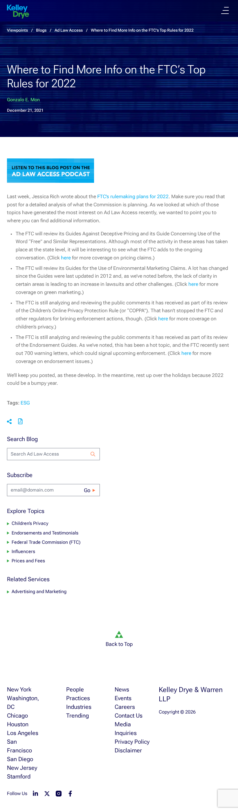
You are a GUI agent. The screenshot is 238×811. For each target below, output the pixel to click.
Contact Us (129, 715)
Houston (17, 724)
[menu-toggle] (225, 10)
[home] (18, 12)
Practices (78, 698)
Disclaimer (128, 750)
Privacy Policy (132, 741)
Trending (77, 715)
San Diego (20, 759)
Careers (125, 706)
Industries (78, 706)
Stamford (18, 776)
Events (123, 698)
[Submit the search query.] (92, 454)
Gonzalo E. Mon (23, 99)
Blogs (41, 30)
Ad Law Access (69, 30)
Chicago (17, 715)
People (75, 689)
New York (19, 689)
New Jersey (22, 767)
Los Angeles (22, 732)
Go (87, 490)
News (122, 689)
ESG (25, 403)
